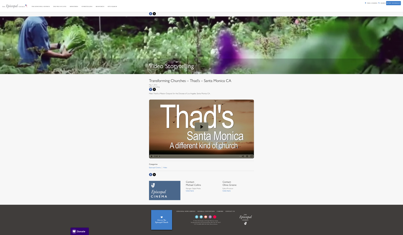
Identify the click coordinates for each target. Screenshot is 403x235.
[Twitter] (201, 216)
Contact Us (230, 211)
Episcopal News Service (186, 211)
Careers (220, 211)
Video (165, 168)
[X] (154, 13)
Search (383, 3)
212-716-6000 (197, 224)
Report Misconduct (393, 3)
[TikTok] (214, 216)
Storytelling (87, 6)
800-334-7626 (205, 224)
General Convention (206, 211)
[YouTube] (205, 216)
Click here (190, 191)
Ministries (74, 6)
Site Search (112, 6)
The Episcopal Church (41, 6)
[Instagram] (210, 216)
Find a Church (372, 3)
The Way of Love (59, 6)
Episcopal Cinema (155, 168)
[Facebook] (150, 13)
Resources (100, 6)
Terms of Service (213, 224)
